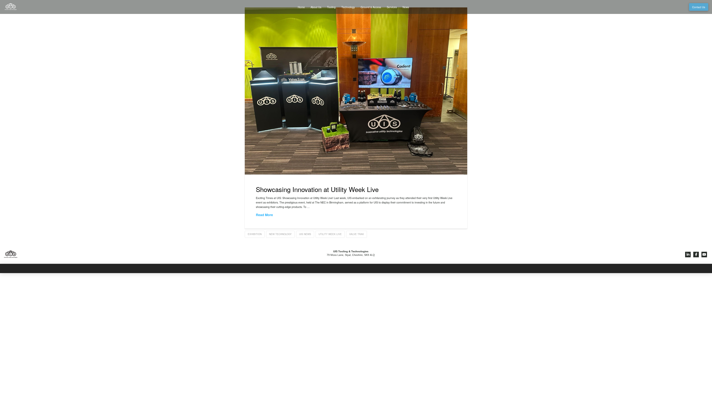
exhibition (255, 234)
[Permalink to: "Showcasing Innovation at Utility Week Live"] (356, 91)
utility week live (330, 234)
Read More (264, 215)
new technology (280, 234)
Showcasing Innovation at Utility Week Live (317, 189)
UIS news (305, 234)
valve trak (356, 234)
